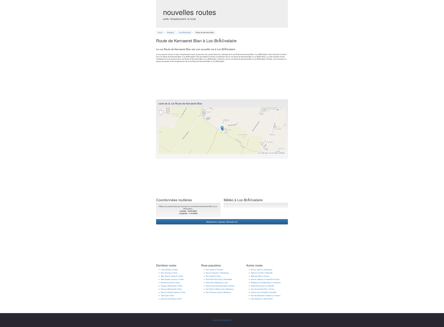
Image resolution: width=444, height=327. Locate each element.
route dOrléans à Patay (169, 269)
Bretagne (170, 32)
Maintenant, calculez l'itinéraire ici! (222, 221)
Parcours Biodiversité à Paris (171, 289)
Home (160, 32)
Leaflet (259, 153)
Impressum (217, 320)
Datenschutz (226, 320)
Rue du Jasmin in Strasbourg (261, 269)
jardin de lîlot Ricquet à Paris (171, 299)
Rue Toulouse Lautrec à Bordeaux (218, 292)
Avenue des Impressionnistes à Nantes (220, 286)
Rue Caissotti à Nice (213, 276)
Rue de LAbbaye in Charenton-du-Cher (265, 279)
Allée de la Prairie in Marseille (262, 273)
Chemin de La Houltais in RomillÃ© (263, 292)
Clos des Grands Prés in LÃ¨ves (262, 289)
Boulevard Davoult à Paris (170, 282)
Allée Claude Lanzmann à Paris (172, 279)
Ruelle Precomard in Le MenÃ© (262, 286)
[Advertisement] (222, 81)
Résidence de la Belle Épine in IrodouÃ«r (266, 282)
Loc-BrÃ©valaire (185, 32)
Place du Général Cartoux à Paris (173, 292)
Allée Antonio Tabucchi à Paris (172, 276)
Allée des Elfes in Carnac (260, 276)
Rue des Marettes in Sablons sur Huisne (265, 295)
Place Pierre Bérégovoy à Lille (217, 282)
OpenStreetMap (273, 153)
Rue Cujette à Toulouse (214, 269)
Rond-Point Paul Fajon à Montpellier (219, 279)
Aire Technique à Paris (169, 273)
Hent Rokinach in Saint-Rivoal (262, 299)
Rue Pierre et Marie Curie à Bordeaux (219, 289)
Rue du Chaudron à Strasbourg (217, 273)
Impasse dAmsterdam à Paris (171, 286)
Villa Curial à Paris (167, 295)
